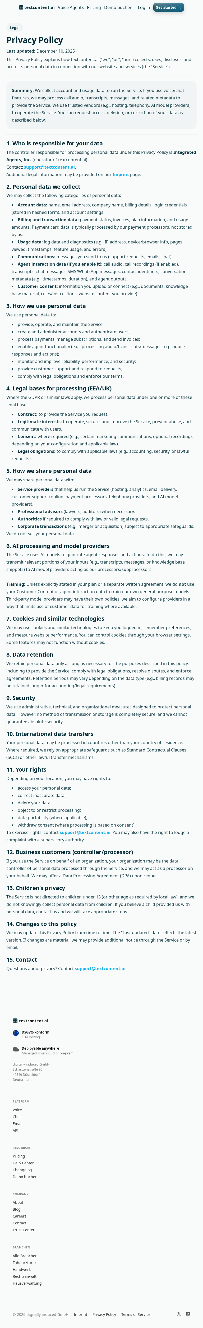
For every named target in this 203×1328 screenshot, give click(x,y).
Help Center (23, 1162)
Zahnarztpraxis (26, 1262)
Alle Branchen (25, 1255)
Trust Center (24, 1229)
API (16, 1130)
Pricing (94, 7)
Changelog (22, 1169)
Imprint (121, 174)
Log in (144, 7)
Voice (17, 1109)
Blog (17, 1209)
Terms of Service (135, 1314)
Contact (19, 1222)
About (18, 1202)
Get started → (169, 7)
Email (17, 1123)
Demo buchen (118, 7)
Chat (17, 1116)
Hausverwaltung (27, 1283)
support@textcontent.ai (49, 167)
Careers (19, 1216)
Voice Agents (71, 7)
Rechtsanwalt (24, 1276)
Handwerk (22, 1269)
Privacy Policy (104, 1314)
